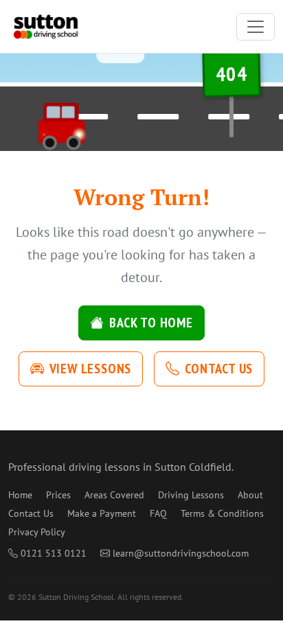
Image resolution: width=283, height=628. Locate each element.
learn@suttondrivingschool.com (181, 553)
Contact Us (219, 368)
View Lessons (90, 368)
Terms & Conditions (222, 513)
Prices (58, 495)
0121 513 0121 (54, 553)
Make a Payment (101, 513)
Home (20, 495)
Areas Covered (114, 495)
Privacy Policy (36, 532)
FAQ (158, 513)
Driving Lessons (191, 495)
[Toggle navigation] (255, 26)
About (250, 495)
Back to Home (151, 323)
